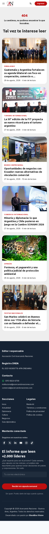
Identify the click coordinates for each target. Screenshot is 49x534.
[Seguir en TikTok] (32, 443)
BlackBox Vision (36, 515)
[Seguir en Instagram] (26, 443)
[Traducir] (31, 3)
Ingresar (40, 3)
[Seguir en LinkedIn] (15, 443)
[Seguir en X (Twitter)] (10, 443)
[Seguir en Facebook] (4, 443)
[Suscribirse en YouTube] (21, 443)
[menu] (3, 3)
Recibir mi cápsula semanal (24, 486)
